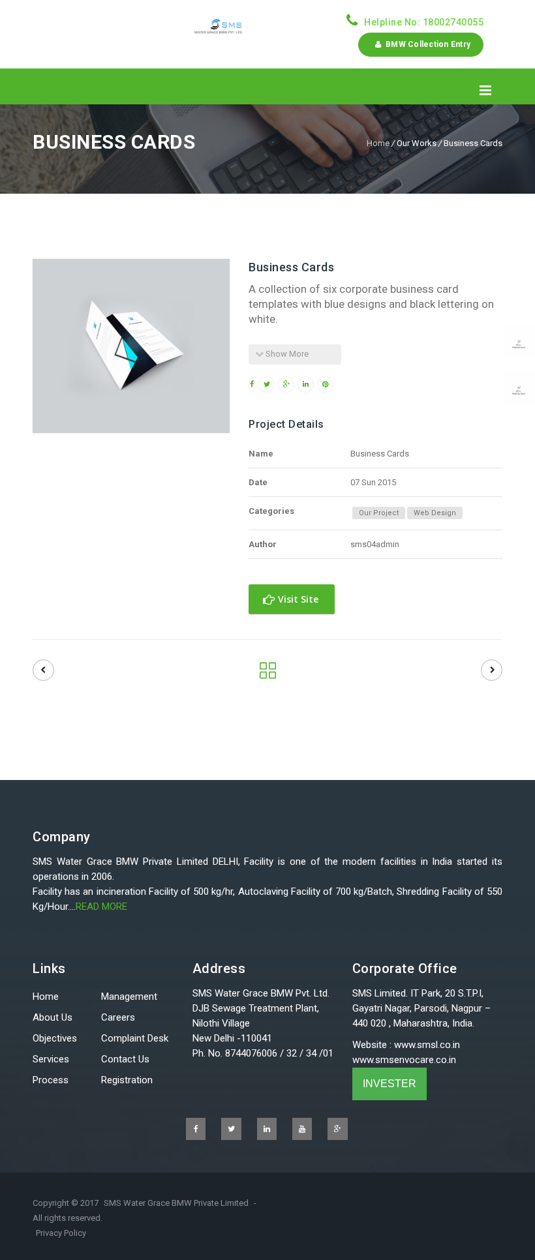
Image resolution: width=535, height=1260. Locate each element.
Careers (118, 1017)
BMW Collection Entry (426, 44)
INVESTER (389, 1083)
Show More (286, 354)
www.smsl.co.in (427, 1045)
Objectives (55, 1038)
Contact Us (125, 1059)
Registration (127, 1080)
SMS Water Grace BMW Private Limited (176, 1203)
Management (129, 996)
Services (51, 1059)
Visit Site (296, 599)
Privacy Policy (61, 1233)
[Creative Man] (43, 670)
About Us (52, 1017)
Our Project (379, 513)
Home (378, 143)
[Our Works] (268, 673)
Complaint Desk (134, 1038)
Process (51, 1080)
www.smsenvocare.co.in (404, 1060)
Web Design (435, 513)
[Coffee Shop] (491, 670)
